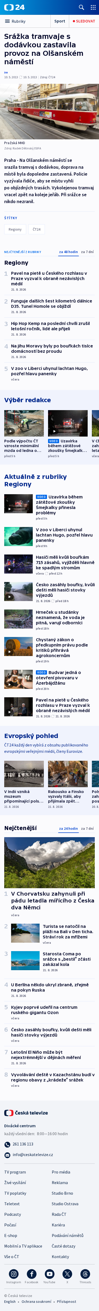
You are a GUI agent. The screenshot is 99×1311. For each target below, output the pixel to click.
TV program (15, 1172)
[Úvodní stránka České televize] (26, 1112)
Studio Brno (62, 1193)
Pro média (61, 1172)
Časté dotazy (63, 1246)
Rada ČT (59, 1214)
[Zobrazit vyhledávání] (81, 7)
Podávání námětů (67, 1235)
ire (6, 72)
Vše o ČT (11, 1256)
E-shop (10, 1235)
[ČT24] (14, 7)
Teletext (12, 1203)
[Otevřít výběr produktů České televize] (93, 7)
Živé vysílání (15, 1182)
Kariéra (58, 1224)
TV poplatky (15, 1193)
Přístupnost (66, 1301)
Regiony (15, 229)
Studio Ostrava (65, 1203)
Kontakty (60, 1256)
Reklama (60, 1182)
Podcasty (12, 1214)
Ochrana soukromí (36, 1301)
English (10, 1301)
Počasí (10, 1224)
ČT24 (36, 229)
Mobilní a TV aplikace (23, 1246)
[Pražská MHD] (49, 111)
